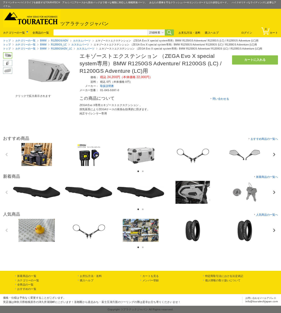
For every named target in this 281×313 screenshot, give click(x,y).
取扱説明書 (107, 85)
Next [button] (274, 154)
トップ (7, 40)
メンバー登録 (150, 280)
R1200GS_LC (59, 44)
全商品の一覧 (40, 32)
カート (271, 30)
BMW (43, 40)
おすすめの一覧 (26, 288)
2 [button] (143, 171)
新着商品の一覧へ (267, 176)
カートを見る (150, 275)
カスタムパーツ (82, 40)
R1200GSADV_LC (61, 48)
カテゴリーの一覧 (14, 32)
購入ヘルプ (212, 32)
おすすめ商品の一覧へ (264, 138)
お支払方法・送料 (189, 32)
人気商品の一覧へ (267, 214)
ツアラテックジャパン (84, 23)
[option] (36, 154)
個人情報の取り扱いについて (223, 280)
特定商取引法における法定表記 (224, 275)
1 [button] (138, 171)
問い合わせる (221, 98)
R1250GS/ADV (59, 40)
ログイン (246, 32)
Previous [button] (7, 154)
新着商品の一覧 (26, 275)
